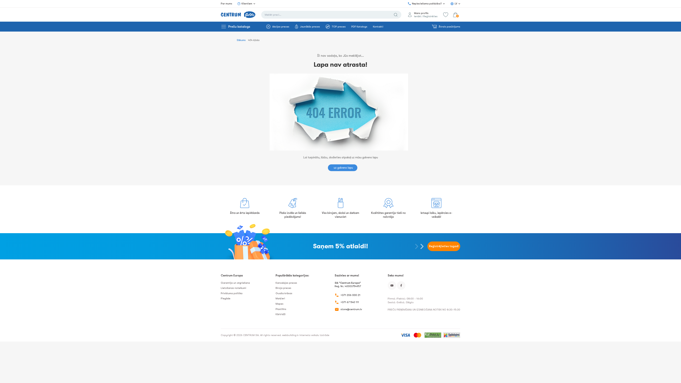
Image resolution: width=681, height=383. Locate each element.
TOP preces (339, 26)
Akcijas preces (280, 26)
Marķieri (280, 298)
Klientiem (247, 3)
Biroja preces (283, 288)
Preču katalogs (239, 26)
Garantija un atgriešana (235, 282)
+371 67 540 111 (349, 302)
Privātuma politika (231, 293)
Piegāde (225, 298)
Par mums (226, 3)
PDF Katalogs (359, 26)
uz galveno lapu (343, 167)
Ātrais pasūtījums (449, 26)
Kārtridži (281, 314)
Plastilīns (281, 309)
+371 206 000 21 (350, 295)
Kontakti (378, 26)
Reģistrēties (430, 16)
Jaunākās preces (310, 26)
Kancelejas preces (286, 282)
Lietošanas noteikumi (233, 288)
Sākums (241, 40)
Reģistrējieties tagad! (444, 246)
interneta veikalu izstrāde (314, 335)
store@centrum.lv (351, 309)
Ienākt (417, 16)
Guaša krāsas (284, 293)
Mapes (279, 303)
